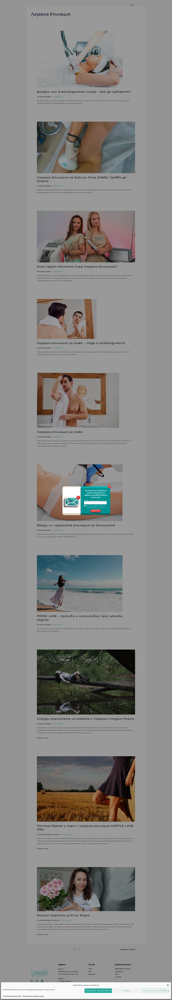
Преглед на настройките (156, 991)
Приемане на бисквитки (99, 991)
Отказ (127, 991)
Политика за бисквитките (12, 996)
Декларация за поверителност (33, 996)
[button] (168, 985)
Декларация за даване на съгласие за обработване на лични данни (96, 506)
